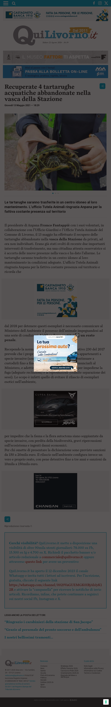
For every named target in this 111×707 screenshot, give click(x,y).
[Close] (77, 335)
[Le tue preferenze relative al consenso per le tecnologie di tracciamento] (106, 702)
